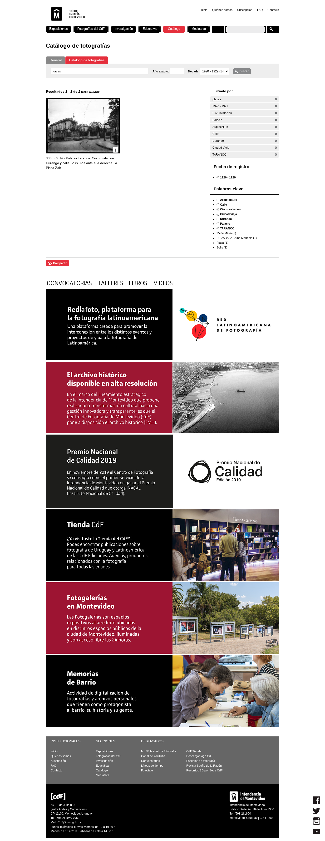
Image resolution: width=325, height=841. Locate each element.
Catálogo (174, 28)
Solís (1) (222, 247)
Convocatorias (150, 761)
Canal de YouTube (153, 756)
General (55, 60)
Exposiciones (58, 28)
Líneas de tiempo (152, 765)
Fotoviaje (147, 770)
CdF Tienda (194, 751)
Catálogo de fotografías (86, 60)
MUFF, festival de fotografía (158, 751)
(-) (276, 99)
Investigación (123, 28)
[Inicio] (108, 23)
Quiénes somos (222, 10)
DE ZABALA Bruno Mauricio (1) (237, 238)
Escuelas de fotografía (200, 761)
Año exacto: (161, 71)
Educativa (150, 28)
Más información (115, 150)
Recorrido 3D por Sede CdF (204, 770)
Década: (194, 71)
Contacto (273, 10)
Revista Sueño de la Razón (204, 765)
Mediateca (199, 28)
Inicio (204, 10)
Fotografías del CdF (91, 28)
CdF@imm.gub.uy (69, 822)
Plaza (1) (222, 242)
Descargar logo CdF (199, 756)
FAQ (260, 10)
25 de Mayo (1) (226, 233)
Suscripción (244, 10)
